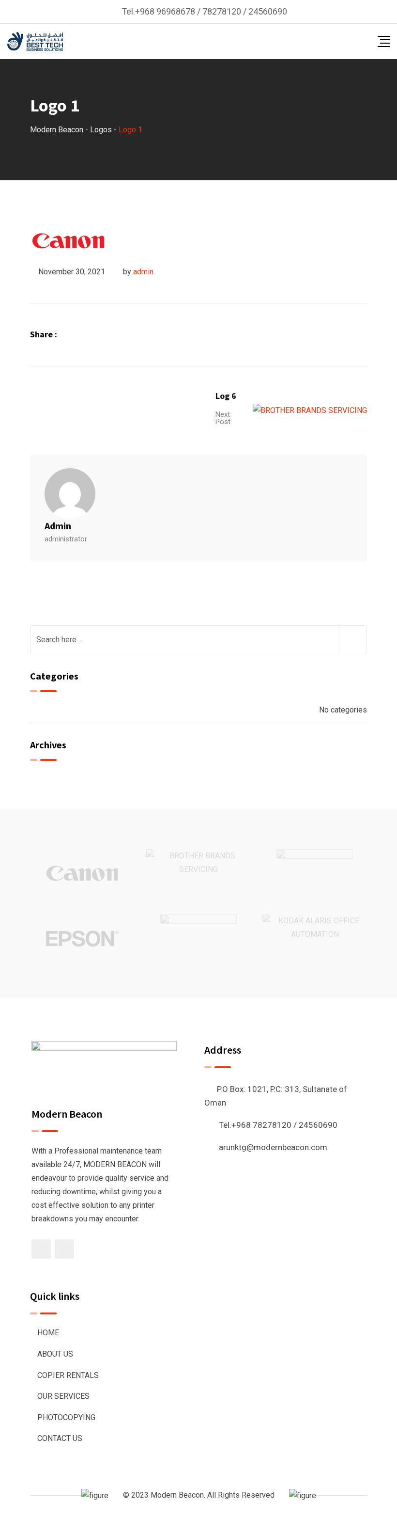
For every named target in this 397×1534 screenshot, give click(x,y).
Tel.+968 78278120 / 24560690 (278, 1125)
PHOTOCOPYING (66, 1417)
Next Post (222, 418)
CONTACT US (59, 1438)
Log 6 (225, 395)
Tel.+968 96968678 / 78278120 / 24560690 (204, 11)
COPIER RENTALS (68, 1375)
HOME (48, 1332)
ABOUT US (55, 1354)
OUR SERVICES (63, 1396)
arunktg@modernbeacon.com (273, 1147)
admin (143, 271)
